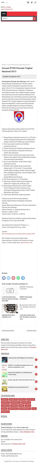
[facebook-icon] (28, 2)
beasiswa (5, 411)
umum (4, 399)
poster (14, 405)
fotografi (26, 402)
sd (34, 408)
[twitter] (8, 278)
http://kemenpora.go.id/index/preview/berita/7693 (18, 234)
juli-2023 (5, 405)
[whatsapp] (18, 278)
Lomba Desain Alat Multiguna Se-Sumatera (21, 358)
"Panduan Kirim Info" (18, 444)
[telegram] (23, 278)
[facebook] (4, 278)
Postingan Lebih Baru (8, 330)
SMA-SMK (13, 399)
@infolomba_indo (26, 242)
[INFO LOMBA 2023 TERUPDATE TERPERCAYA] (7, 8)
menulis (30, 399)
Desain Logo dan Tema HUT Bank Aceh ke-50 (21, 380)
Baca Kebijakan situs (27, 432)
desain (22, 399)
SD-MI (4, 408)
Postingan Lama (31, 330)
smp (21, 405)
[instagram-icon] (35, 2)
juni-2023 (5, 402)
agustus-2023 (13, 408)
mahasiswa (15, 402)
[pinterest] (13, 278)
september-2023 (25, 408)
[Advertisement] (19, 41)
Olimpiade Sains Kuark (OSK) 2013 (18, 387)
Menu (3, 13)
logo (28, 405)
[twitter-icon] (31, 2)
